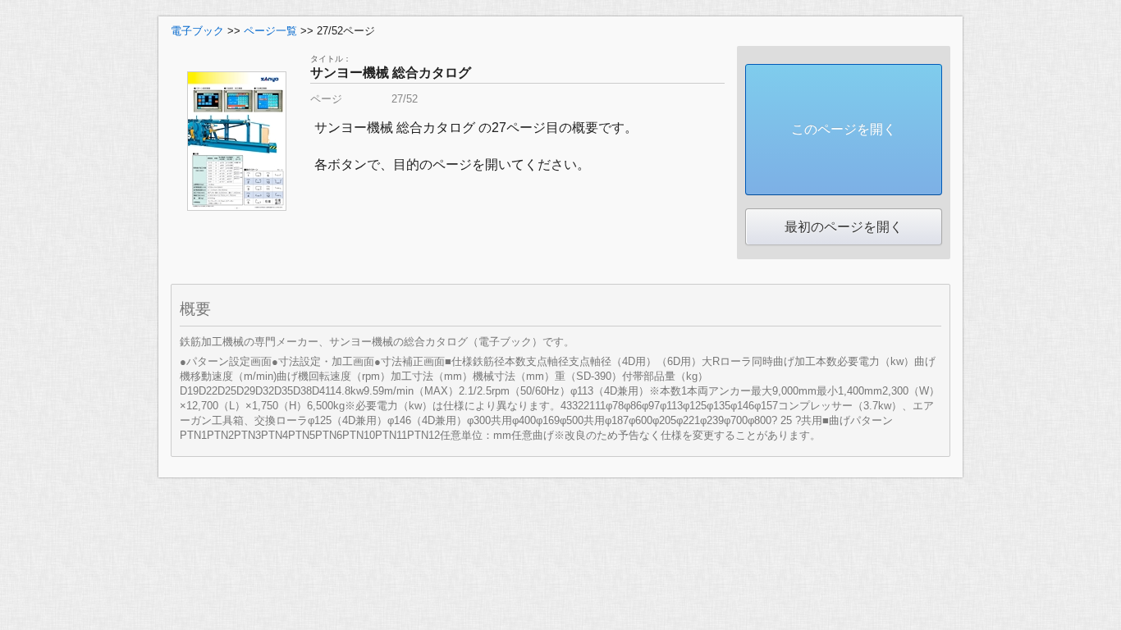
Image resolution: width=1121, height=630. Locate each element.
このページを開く (843, 129)
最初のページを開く (844, 227)
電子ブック (197, 31)
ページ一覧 (270, 31)
